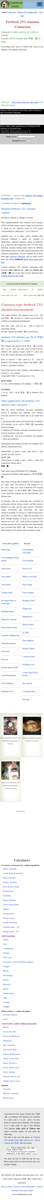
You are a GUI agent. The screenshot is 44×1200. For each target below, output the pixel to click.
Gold (5, 1019)
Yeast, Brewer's (10, 1063)
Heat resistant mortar (9, 627)
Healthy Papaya (28, 648)
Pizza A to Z (27, 569)
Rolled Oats (8, 891)
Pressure (7, 984)
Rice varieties (9, 1045)
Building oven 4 (28, 664)
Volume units (9, 927)
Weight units (8, 932)
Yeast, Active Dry (11, 1059)
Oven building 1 (7, 683)
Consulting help (28, 691)
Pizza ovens (6, 569)
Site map (25, 699)
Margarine (7, 1041)
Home (12, 4)
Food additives (28, 640)
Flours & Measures (11, 1036)
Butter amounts (9, 869)
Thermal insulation (8, 643)
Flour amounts (9, 878)
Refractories (8, 1098)
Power (6, 980)
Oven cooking (27, 593)
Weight (6, 1007)
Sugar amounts (9, 900)
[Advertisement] (22, 75)
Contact (39, 1187)
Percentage (8, 975)
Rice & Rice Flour (11, 887)
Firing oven (26, 609)
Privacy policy (6, 1187)
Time (5, 998)
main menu (12, 12)
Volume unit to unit (11, 1076)
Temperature (8, 914)
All (17, 927)
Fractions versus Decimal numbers (18, 962)
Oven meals (6, 585)
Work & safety (28, 624)
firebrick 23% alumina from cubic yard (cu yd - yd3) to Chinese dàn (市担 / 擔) (22, 1140)
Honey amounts (10, 882)
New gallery (6, 577)
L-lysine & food (28, 656)
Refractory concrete (8, 619)
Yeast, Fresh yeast (11, 1068)
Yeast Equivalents (11, 905)
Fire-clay (4, 659)
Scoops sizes (8, 918)
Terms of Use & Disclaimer (24, 1187)
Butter (6, 1027)
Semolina (7, 896)
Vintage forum (6, 593)
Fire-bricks (5, 651)
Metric (6, 971)
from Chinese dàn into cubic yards (25, 102)
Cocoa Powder (9, 1032)
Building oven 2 (7, 691)
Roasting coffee (28, 601)
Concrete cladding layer (10, 635)
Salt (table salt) (9, 1050)
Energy (6, 953)
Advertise (15, 1190)
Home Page (5, 550)
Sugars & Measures (11, 1054)
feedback (17, 1162)
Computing (8, 948)
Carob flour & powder (13, 873)
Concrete (7, 1089)
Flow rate (7, 957)
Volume (6, 1002)
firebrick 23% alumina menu (27, 12)
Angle (5, 940)
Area (5, 944)
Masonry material (10, 1093)
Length (6, 966)
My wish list (27, 683)
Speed (5, 989)
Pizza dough (27, 585)
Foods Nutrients (10, 923)
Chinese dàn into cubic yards (12, 276)
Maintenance (27, 617)
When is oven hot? (29, 577)
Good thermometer (8, 675)
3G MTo (25, 632)
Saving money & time (9, 667)
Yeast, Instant (9, 1072)
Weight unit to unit (11, 1081)
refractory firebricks (17, 256)
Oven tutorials (27, 561)
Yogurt (6, 909)
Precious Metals (10, 1015)
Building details (7, 611)
